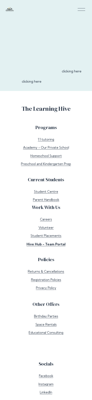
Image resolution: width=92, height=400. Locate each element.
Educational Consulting (46, 333)
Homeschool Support (46, 156)
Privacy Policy (46, 288)
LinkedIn (46, 392)
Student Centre (46, 192)
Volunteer (46, 228)
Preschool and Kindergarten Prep (46, 164)
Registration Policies (46, 280)
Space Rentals (46, 324)
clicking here (72, 71)
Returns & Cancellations (46, 271)
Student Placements (46, 236)
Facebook (46, 376)
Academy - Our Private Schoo (45, 147)
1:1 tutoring (46, 139)
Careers (46, 219)
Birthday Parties (46, 316)
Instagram (46, 384)
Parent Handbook (46, 200)
